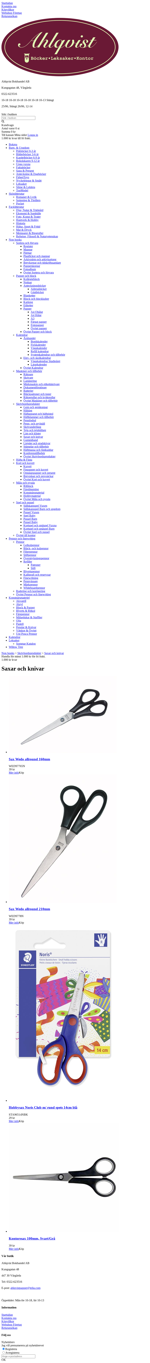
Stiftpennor (29, 555)
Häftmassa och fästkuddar (38, 449)
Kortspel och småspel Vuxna (40, 525)
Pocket (20, 203)
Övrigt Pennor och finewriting (33, 594)
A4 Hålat (36, 315)
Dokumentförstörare (35, 387)
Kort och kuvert (25, 463)
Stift (33, 568)
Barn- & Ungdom (19, 147)
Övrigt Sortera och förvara (38, 272)
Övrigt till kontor (25, 535)
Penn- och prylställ (34, 423)
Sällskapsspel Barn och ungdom (41, 509)
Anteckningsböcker (34, 285)
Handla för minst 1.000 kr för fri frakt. (23, 658)
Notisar (27, 282)
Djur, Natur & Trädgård (29, 210)
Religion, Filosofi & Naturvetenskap (37, 236)
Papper (27, 308)
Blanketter (29, 295)
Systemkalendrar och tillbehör (48, 354)
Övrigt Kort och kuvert (36, 479)
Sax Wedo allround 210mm (29, 909)
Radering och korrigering (30, 591)
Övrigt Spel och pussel (36, 532)
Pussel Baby (30, 522)
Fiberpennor (30, 551)
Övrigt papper (39, 328)
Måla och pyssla (25, 482)
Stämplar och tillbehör (36, 446)
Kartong (28, 302)
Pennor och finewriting (22, 538)
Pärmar (27, 252)
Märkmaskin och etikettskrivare (41, 384)
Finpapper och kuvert (35, 469)
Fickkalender (38, 344)
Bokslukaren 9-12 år (28, 160)
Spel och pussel (25, 502)
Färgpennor (22, 614)
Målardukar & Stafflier (29, 617)
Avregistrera (12, 1352)
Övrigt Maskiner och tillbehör (40, 400)
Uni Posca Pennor (26, 633)
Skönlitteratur (16, 193)
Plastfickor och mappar (36, 256)
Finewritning (30, 578)
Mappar (27, 249)
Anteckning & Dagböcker (31, 174)
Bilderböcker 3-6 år (27, 154)
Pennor (20, 541)
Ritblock (28, 486)
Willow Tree (16, 646)
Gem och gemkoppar (35, 407)
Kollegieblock (31, 279)
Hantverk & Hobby (27, 220)
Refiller (27, 561)
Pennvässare (30, 581)
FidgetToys (22, 177)
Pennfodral (29, 420)
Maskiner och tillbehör (29, 371)
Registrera (11, 1349)
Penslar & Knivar (26, 627)
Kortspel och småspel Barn (39, 528)
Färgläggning (31, 489)
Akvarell (21, 600)
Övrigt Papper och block (37, 331)
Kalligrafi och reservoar (37, 574)
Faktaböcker (23, 167)
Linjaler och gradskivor (36, 443)
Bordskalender (39, 341)
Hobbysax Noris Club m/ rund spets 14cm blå (43, 1107)
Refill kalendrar (40, 351)
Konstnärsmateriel (19, 597)
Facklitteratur (16, 206)
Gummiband (30, 440)
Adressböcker (39, 288)
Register (28, 246)
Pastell (20, 623)
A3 (32, 318)
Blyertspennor (31, 571)
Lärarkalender (39, 364)
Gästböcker (37, 292)
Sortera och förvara (27, 243)
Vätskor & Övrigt (26, 630)
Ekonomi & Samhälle (28, 213)
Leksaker (21, 183)
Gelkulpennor (31, 545)
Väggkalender (39, 348)
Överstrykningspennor (36, 558)
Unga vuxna (23, 164)
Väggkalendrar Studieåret (45, 361)
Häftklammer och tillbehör (38, 417)
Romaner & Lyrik (26, 197)
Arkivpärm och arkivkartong (39, 259)
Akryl (19, 604)
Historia (20, 223)
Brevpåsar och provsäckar (38, 476)
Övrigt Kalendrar (33, 367)
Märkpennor (30, 584)
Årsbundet (29, 338)
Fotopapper (37, 325)
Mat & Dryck (24, 229)
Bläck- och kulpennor (35, 548)
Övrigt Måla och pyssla (36, 499)
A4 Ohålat (37, 311)
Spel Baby (29, 515)
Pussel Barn (30, 518)
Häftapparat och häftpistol (38, 413)
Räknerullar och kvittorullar (39, 397)
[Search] (2, 121)
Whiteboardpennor (34, 587)
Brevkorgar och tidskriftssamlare (42, 262)
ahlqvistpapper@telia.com (25, 1287)
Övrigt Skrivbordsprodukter (39, 456)
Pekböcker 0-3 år (26, 151)
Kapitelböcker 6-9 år (28, 157)
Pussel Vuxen (31, 512)
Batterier (28, 390)
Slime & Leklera (25, 187)
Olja (18, 620)
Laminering (30, 380)
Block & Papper (25, 607)
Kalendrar (22, 334)
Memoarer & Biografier (29, 233)
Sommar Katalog (26, 643)
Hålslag (27, 410)
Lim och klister (32, 433)
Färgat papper (39, 321)
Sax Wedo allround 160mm (29, 759)
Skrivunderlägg (32, 426)
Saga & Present (25, 170)
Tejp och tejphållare (34, 430)
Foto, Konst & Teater (28, 216)
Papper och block (26, 275)
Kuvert (27, 466)
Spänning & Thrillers (28, 200)
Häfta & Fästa (24, 459)
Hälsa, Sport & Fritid (28, 226)
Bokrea (13, 144)
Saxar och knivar (33, 436)
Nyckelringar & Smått (29, 180)
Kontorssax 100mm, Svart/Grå (32, 1238)
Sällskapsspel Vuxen (35, 505)
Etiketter (28, 305)
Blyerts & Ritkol (25, 610)
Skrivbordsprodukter (28, 403)
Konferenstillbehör (34, 453)
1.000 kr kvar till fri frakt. (16, 138)
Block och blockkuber (36, 298)
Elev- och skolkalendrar (37, 357)
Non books (15, 239)
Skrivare (28, 377)
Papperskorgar (31, 265)
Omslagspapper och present (39, 472)
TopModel (22, 190)
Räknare (28, 374)
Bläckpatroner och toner (37, 394)
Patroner (35, 564)
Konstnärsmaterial (33, 492)
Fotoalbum (29, 269)
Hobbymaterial (32, 495)
